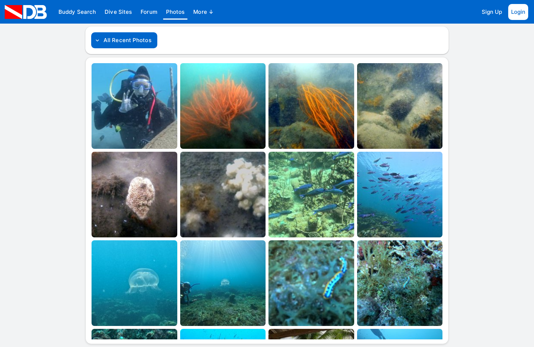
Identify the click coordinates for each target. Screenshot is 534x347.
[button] (77, 12)
